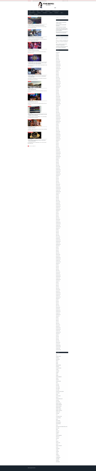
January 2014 (58, 273)
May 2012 (57, 302)
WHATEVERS (36, 14)
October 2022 (58, 119)
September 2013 (58, 279)
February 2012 (58, 307)
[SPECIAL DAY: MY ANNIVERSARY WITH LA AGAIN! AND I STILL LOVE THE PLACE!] (37, 135)
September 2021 (58, 138)
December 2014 (58, 257)
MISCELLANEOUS (58, 422)
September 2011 (58, 314)
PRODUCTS (57, 436)
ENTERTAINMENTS (59, 376)
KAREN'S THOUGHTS (59, 410)
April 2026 (57, 58)
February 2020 (58, 166)
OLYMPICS (57, 432)
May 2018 (57, 197)
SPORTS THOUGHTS (59, 445)
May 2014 (57, 267)
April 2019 (57, 181)
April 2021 (57, 146)
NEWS (57, 429)
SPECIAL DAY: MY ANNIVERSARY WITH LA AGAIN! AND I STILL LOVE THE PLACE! (37, 140)
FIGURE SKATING (58, 381)
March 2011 (57, 323)
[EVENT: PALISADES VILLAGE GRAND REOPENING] (37, 33)
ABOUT (30, 11)
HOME (55, 7)
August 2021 (58, 140)
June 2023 (57, 108)
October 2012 (58, 295)
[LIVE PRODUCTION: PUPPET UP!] (37, 97)
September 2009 (58, 349)
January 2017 (58, 220)
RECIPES (57, 441)
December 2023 (58, 99)
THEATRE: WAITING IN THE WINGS (33, 50)
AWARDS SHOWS (58, 356)
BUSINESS (57, 366)
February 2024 (58, 96)
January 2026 (58, 62)
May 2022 (57, 127)
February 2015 (58, 254)
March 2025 (57, 77)
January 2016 (58, 238)
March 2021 (57, 147)
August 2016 (58, 228)
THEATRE (29, 42)
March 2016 (57, 235)
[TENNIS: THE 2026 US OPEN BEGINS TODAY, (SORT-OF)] (37, 20)
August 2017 (58, 210)
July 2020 (57, 159)
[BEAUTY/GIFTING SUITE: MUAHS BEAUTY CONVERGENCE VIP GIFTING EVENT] (37, 71)
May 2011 (57, 320)
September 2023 (58, 103)
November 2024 (58, 83)
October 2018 (58, 190)
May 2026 (57, 56)
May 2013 (57, 285)
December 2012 (58, 292)
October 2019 (58, 172)
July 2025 (57, 71)
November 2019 (58, 171)
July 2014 (57, 264)
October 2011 (58, 313)
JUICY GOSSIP (58, 401)
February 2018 (58, 201)
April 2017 (57, 216)
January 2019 (58, 185)
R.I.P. (56, 439)
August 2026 (58, 52)
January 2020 (58, 168)
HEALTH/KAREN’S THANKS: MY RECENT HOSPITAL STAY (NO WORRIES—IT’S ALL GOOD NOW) (37, 115)
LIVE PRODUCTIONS (31, 93)
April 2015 (57, 251)
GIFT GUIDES (58, 388)
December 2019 (58, 169)
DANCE (57, 373)
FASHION (57, 379)
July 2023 (57, 106)
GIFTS (42, 11)
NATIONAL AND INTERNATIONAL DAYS (61, 426)
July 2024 (57, 89)
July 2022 (57, 124)
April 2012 (57, 304)
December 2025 (58, 64)
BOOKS (57, 362)
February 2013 (58, 289)
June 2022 (57, 125)
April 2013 (57, 286)
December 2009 (58, 345)
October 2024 (58, 84)
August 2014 (58, 263)
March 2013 (57, 288)
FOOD (37, 11)
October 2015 (58, 242)
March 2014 (57, 270)
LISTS (57, 414)
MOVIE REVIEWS (58, 423)
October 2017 (58, 207)
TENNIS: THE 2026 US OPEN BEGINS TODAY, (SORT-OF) (36, 25)
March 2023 (57, 112)
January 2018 (58, 203)
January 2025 (58, 80)
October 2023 (58, 102)
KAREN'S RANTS (30, 54)
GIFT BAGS (57, 385)
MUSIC (57, 425)
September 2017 (58, 209)
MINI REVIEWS (58, 420)
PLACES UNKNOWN (59, 435)
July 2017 (57, 212)
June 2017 (57, 213)
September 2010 (58, 332)
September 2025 (58, 68)
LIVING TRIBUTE (58, 417)
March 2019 (57, 182)
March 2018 (57, 200)
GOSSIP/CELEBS (47, 11)
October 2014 (58, 260)
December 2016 (58, 222)
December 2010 (58, 327)
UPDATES (57, 460)
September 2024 (58, 86)
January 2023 (58, 115)
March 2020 (57, 165)
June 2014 (57, 266)
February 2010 (58, 342)
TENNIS (29, 17)
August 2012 (58, 298)
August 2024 (58, 87)
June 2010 (57, 336)
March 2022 (57, 130)
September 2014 (58, 261)
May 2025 (57, 74)
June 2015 (57, 248)
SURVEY (57, 447)
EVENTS (29, 29)
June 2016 (57, 231)
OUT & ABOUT (45, 12)
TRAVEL (62, 12)
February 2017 (58, 219)
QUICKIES (57, 438)
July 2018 (57, 194)
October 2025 (58, 67)
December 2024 (58, 81)
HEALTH (29, 106)
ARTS (33, 11)
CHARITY (57, 369)
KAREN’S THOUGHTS (32, 12)
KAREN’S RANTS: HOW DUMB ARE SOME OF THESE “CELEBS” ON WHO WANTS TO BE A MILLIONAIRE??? (37, 63)
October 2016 (58, 225)
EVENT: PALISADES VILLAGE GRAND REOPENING (35, 37)
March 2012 (57, 305)
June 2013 (57, 283)
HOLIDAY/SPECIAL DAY (55, 11)
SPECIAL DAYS (30, 132)
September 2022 (58, 121)
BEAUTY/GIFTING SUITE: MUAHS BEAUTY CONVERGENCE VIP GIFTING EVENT (37, 76)
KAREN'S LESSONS (58, 403)
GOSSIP (57, 394)
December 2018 (58, 187)
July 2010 (57, 335)
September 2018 (58, 191)
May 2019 (57, 179)
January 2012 (58, 308)
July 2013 (57, 282)
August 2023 (58, 105)
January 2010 (58, 343)
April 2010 (57, 339)
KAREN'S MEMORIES (59, 404)
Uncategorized (58, 457)
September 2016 (58, 226)
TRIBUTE (30, 14)
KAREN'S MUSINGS (58, 406)
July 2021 (57, 141)
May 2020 (57, 162)
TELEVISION (56, 12)
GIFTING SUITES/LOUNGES (60, 391)
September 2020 (58, 156)
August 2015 (58, 245)
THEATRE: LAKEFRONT (31, 127)
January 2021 (58, 150)
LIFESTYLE (38, 12)
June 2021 (57, 143)
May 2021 (57, 144)
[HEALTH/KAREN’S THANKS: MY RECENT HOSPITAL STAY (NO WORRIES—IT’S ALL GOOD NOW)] (37, 109)
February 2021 (58, 149)
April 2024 (57, 93)
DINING (57, 375)
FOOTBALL (57, 384)
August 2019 (58, 175)
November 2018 (58, 188)
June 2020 (57, 160)
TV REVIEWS (57, 455)
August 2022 (58, 122)
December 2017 (58, 204)
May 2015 (57, 250)
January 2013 (58, 291)
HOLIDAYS (57, 400)
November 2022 (58, 118)
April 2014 (57, 269)
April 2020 (57, 163)
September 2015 (58, 244)
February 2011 (58, 324)
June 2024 (57, 90)
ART (56, 354)
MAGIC (57, 419)
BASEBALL (57, 357)
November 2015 (58, 241)
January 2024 (58, 97)
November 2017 (58, 206)
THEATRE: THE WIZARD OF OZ (64, 40)
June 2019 (57, 178)
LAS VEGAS (57, 413)
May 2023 (57, 109)
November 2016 (58, 223)
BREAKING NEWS (58, 365)
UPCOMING (57, 458)
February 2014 (58, 272)
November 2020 (58, 153)
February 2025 (58, 78)
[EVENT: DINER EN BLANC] (37, 84)
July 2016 (57, 229)
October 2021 (58, 137)
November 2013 (58, 276)
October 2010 (58, 330)
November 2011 (58, 311)
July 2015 (57, 247)
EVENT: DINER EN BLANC (32, 89)
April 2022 (57, 128)
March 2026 (57, 59)
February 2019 (58, 184)
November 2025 (58, 65)
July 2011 (57, 317)
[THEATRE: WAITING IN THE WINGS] (37, 45)
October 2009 (58, 348)
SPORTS (51, 12)
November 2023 (58, 100)
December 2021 (58, 134)
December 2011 (58, 310)
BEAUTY (29, 68)
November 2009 (58, 346)
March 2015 (57, 253)
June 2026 (57, 55)
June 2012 (57, 301)
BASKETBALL (58, 359)
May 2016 (57, 232)
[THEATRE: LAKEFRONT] (37, 123)
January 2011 (58, 326)
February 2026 (58, 61)
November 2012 (58, 294)
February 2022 (58, 131)
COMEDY (57, 372)
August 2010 (58, 333)
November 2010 (58, 329)
